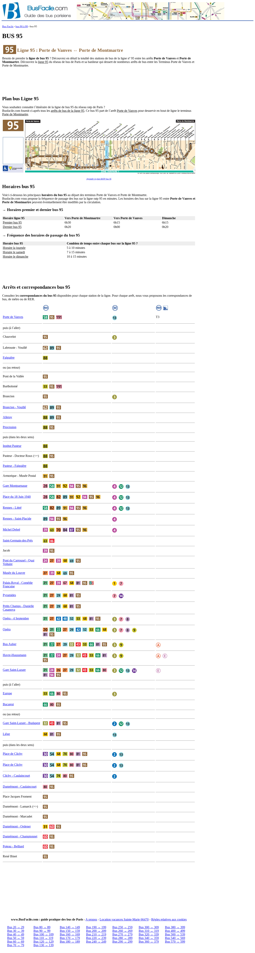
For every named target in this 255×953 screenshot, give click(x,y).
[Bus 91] (45, 477)
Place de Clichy (13, 753)
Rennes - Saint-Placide (17, 518)
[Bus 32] (71, 645)
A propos (91, 919)
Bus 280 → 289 (122, 938)
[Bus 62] (45, 348)
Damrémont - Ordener (17, 826)
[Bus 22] (58, 630)
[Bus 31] (45, 827)
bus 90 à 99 (22, 26)
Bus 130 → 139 (43, 945)
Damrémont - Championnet (20, 836)
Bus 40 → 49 (15, 934)
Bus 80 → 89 (41, 927)
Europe (7, 693)
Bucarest (8, 704)
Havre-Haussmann (14, 655)
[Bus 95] (51, 318)
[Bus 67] (65, 584)
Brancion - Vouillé (14, 407)
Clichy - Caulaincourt (16, 775)
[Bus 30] (45, 755)
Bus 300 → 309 (149, 927)
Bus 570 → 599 (175, 941)
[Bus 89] (51, 348)
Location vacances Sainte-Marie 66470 (124, 919)
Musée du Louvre (14, 572)
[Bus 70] (58, 530)
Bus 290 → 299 (122, 941)
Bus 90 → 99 (41, 930)
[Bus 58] (45, 318)
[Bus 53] (45, 387)
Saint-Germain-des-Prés (18, 540)
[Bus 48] (65, 619)
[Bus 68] (65, 561)
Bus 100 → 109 (43, 934)
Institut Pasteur (12, 446)
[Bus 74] (65, 755)
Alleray (7, 417)
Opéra (7, 629)
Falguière (9, 357)
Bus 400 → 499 (175, 930)
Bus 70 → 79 (15, 945)
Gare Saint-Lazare (14, 669)
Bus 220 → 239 (96, 938)
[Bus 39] (45, 530)
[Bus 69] (71, 561)
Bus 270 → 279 (122, 934)
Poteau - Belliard (13, 846)
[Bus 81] (78, 584)
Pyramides (9, 595)
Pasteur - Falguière (14, 465)
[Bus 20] (45, 630)
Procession (9, 427)
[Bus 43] (78, 645)
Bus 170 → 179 (70, 938)
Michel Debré (11, 529)
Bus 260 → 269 (122, 930)
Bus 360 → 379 (149, 941)
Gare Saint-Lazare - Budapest (21, 723)
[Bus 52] (71, 619)
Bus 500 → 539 (175, 934)
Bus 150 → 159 (70, 930)
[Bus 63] (51, 530)
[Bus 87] (71, 530)
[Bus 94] (71, 487)
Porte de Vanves (13, 317)
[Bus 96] (84, 487)
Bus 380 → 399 (175, 927)
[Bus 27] (51, 561)
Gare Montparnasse (15, 485)
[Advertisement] (98, 83)
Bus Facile (8, 26)
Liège (6, 734)
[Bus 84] (65, 530)
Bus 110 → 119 (43, 938)
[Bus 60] (51, 827)
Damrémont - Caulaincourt (19, 786)
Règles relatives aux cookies (169, 919)
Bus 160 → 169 (70, 934)
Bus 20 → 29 (15, 927)
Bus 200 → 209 (96, 930)
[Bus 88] (45, 358)
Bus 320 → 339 (149, 934)
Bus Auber (9, 644)
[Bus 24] (45, 561)
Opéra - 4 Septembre (16, 618)
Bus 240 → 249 (96, 941)
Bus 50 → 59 (15, 938)
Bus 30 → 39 (15, 930)
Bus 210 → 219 (96, 934)
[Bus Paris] (36, 18)
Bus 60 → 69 (15, 941)
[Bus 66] (97, 630)
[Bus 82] (58, 498)
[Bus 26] (58, 671)
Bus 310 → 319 (149, 930)
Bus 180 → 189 (70, 941)
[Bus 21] (45, 584)
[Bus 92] (65, 487)
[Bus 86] (51, 541)
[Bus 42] (58, 619)
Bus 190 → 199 (96, 927)
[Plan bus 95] (98, 173)
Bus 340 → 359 (149, 938)
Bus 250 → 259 (122, 927)
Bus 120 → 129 (43, 941)
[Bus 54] (51, 755)
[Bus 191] (59, 318)
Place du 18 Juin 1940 (17, 496)
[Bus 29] (58, 596)
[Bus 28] (45, 487)
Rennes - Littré (12, 507)
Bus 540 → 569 (175, 938)
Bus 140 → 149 (70, 927)
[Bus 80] (104, 671)
